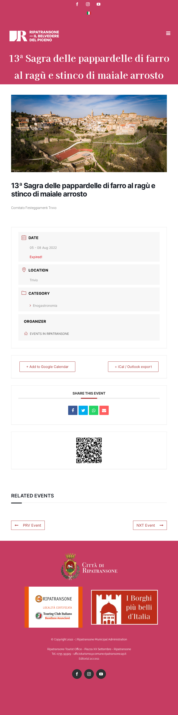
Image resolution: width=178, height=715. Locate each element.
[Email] (104, 410)
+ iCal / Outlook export (133, 366)
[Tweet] (83, 410)
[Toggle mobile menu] (168, 33)
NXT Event (146, 525)
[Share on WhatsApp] (93, 410)
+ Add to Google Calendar (47, 366)
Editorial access (89, 658)
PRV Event (32, 525)
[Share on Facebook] (72, 410)
